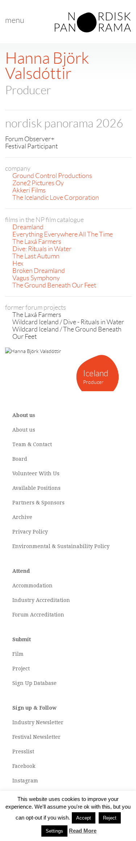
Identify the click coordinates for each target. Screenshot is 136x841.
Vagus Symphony (36, 278)
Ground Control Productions (52, 175)
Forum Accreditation (38, 615)
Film (18, 654)
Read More (82, 831)
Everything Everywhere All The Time (62, 234)
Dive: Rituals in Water (41, 249)
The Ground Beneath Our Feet (54, 285)
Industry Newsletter (37, 722)
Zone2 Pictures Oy (38, 183)
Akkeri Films (29, 190)
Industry (23, 600)
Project (21, 668)
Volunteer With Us (35, 473)
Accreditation (53, 600)
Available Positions (36, 488)
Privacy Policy (30, 532)
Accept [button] (83, 818)
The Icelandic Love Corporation (55, 197)
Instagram (25, 781)
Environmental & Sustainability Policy (61, 546)
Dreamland (28, 227)
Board (19, 459)
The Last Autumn (35, 256)
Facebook (23, 766)
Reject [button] (109, 818)
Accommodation (32, 585)
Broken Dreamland (38, 270)
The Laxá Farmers (36, 241)
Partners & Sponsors (38, 502)
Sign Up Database (34, 683)
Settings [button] (54, 831)
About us (23, 430)
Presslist (23, 751)
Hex (17, 263)
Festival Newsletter (36, 737)
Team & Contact (32, 444)
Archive (22, 517)
